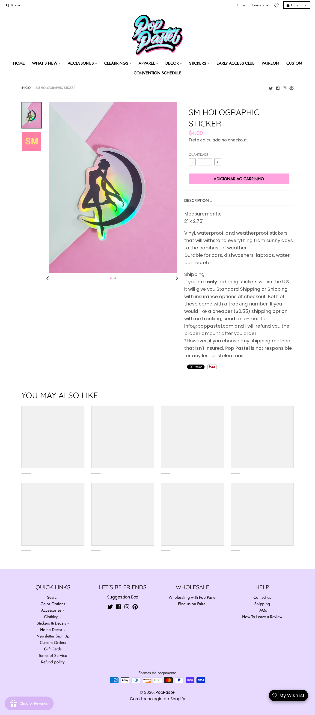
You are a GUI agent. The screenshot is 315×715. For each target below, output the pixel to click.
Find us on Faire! (192, 604)
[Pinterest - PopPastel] (291, 87)
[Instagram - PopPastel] (284, 87)
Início (26, 87)
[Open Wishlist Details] (277, 5)
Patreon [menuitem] (270, 63)
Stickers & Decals (51, 623)
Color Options (53, 604)
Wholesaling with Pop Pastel (192, 597)
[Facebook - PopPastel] (278, 87)
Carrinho (299, 5)
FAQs (262, 610)
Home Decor (51, 630)
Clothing (51, 617)
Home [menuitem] (19, 63)
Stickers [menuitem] (197, 63)
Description (196, 200)
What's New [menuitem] (44, 63)
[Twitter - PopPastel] (271, 87)
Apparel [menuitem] (147, 63)
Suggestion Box (122, 597)
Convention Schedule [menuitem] (157, 73)
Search (53, 597)
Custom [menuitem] (294, 63)
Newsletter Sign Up (52, 636)
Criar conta (260, 5)
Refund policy (53, 662)
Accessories (51, 610)
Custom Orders (53, 643)
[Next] (177, 278)
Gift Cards (53, 649)
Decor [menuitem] (172, 63)
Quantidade (198, 154)
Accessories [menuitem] (81, 63)
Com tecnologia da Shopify (157, 699)
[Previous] (48, 278)
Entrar (241, 5)
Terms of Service (53, 655)
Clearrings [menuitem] (116, 63)
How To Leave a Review (262, 617)
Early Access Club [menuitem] (236, 63)
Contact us (262, 597)
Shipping (262, 604)
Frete (194, 140)
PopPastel (165, 692)
